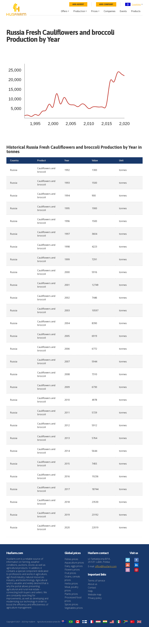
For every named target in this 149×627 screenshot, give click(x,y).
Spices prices (71, 604)
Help (90, 591)
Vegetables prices (74, 607)
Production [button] (79, 11)
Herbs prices (71, 583)
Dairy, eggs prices (74, 566)
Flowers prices (72, 569)
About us (92, 584)
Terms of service (96, 580)
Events (123, 11)
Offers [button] (64, 11)
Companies (109, 11)
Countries (136, 4)
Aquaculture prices (74, 562)
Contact (92, 587)
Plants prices (71, 594)
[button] (134, 4)
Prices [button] (94, 11)
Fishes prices (71, 559)
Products (135, 11)
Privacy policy (95, 598)
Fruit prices (70, 573)
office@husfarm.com (106, 566)
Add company (106, 4)
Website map (94, 594)
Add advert (78, 4)
